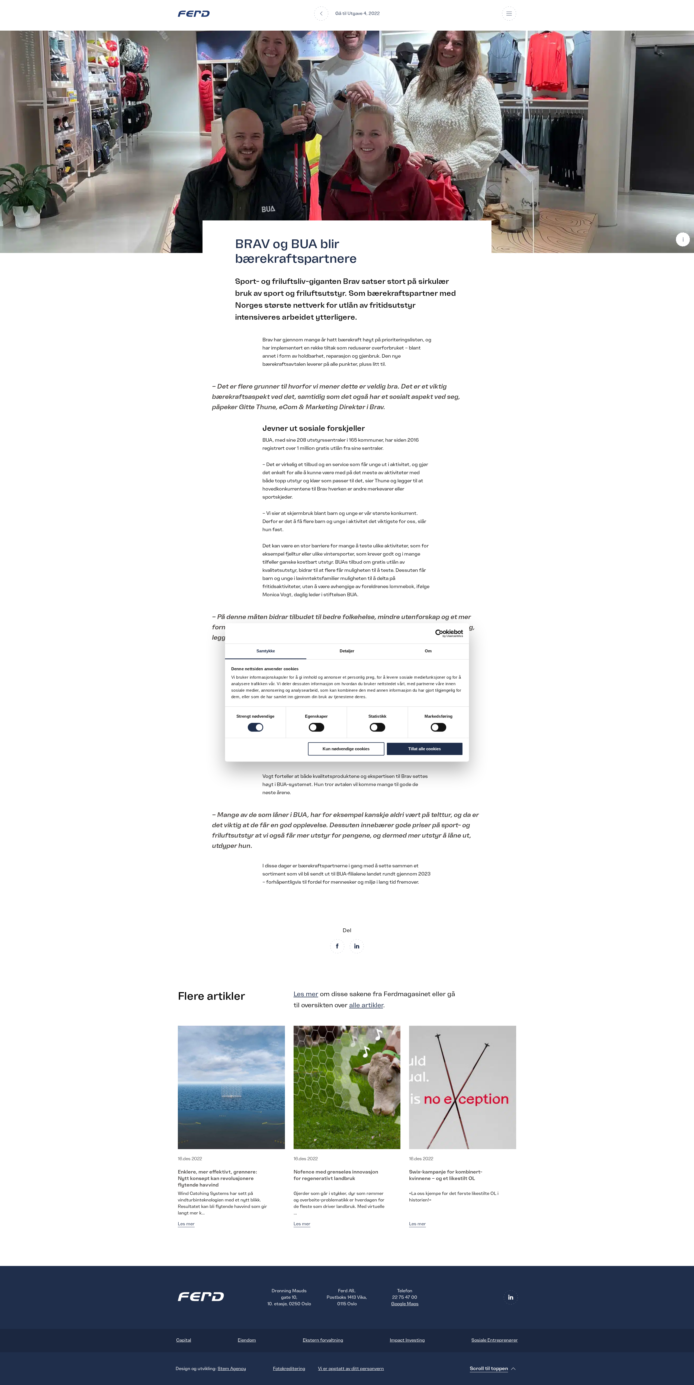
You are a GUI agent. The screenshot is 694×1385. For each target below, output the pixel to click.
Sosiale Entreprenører (494, 1340)
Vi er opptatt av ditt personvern (351, 1368)
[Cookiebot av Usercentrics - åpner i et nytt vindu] (439, 633)
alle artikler (366, 1005)
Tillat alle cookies (424, 748)
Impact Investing (407, 1340)
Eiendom (247, 1340)
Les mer (306, 994)
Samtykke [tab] (265, 651)
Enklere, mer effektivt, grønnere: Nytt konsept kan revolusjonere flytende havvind (217, 1178)
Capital (183, 1340)
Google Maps (405, 1304)
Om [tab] (428, 651)
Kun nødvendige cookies (346, 748)
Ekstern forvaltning (323, 1340)
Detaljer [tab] (347, 651)
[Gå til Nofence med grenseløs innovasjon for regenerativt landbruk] (347, 1087)
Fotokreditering (289, 1368)
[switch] (316, 727)
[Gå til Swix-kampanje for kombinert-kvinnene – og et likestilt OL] (462, 1087)
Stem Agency (232, 1368)
